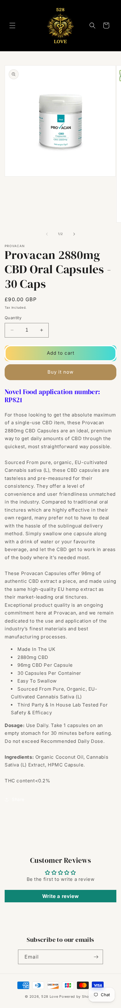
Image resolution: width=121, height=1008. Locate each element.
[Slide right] (74, 234)
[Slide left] (47, 234)
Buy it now (60, 372)
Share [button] (18, 799)
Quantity (13, 317)
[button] (12, 25)
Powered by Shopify (77, 996)
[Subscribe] (96, 957)
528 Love (49, 996)
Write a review (60, 896)
